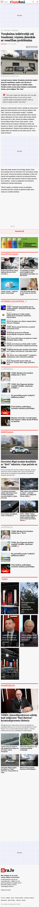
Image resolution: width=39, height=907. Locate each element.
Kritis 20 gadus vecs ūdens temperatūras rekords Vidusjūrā (21, 322)
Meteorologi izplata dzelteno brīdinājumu (27, 768)
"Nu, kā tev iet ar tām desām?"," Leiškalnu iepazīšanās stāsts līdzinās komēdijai (21, 356)
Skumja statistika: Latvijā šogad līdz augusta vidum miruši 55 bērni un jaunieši (24, 419)
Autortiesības (4, 900)
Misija (12, 898)
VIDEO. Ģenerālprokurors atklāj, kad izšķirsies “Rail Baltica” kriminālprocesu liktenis (19, 718)
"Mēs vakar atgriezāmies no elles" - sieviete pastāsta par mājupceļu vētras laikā (29, 493)
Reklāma (8, 898)
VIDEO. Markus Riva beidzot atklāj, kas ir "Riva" (22, 374)
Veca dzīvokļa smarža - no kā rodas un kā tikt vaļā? (28, 293)
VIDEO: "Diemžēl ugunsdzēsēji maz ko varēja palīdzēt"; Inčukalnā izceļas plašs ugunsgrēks (21, 308)
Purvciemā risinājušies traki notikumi (9, 514)
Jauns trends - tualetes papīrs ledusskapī (9, 292)
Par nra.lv (3, 898)
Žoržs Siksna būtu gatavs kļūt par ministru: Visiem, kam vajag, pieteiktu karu (21, 362)
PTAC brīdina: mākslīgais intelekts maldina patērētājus (22, 407)
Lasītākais (7, 369)
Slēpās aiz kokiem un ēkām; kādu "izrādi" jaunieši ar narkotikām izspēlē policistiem (22, 344)
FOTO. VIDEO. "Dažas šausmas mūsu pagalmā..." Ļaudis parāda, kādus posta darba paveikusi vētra (29, 517)
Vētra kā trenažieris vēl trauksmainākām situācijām (28, 748)
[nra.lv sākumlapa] (6, 1)
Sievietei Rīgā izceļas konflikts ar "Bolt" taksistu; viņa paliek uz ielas (19, 464)
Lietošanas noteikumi (29, 898)
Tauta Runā (7, 30)
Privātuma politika (19, 898)
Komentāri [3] (19, 231)
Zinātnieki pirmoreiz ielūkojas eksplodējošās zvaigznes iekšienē (19, 333)
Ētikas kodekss (11, 900)
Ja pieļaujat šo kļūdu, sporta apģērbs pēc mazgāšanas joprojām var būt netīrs (29, 273)
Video (4, 579)
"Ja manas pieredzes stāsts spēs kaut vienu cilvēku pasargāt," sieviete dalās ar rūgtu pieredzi (9, 494)
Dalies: (13, 226)
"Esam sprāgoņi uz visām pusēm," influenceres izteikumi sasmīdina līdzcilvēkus (19, 315)
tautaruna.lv (4, 44)
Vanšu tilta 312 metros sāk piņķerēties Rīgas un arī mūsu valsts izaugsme (10, 749)
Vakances (18, 900)
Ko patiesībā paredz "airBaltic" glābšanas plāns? (23, 396)
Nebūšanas (15, 30)
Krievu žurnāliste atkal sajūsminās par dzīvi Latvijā (9, 272)
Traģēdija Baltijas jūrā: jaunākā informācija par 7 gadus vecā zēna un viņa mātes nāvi (22, 350)
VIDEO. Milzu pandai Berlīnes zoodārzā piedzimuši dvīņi (21, 327)
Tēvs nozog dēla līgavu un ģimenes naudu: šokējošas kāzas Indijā (22, 339)
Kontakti (23, 900)
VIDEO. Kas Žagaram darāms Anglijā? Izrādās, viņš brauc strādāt (22, 386)
